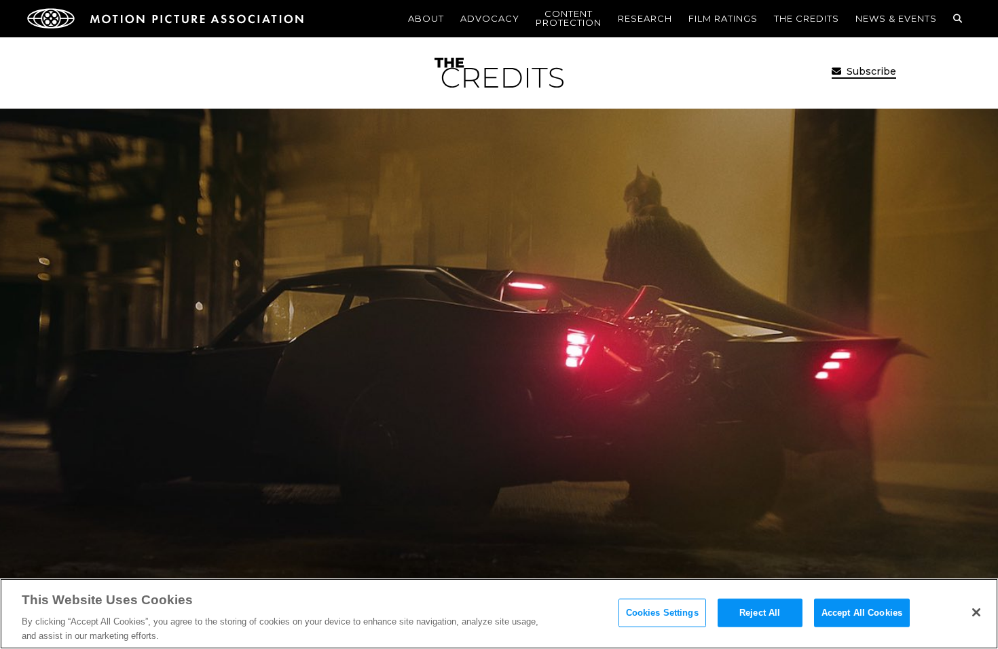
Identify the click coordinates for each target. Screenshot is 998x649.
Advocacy (489, 18)
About (426, 18)
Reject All (759, 613)
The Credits (806, 18)
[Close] (976, 612)
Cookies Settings (662, 613)
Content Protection (569, 18)
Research (645, 18)
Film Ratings (723, 18)
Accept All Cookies (861, 613)
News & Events (896, 18)
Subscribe (870, 71)
